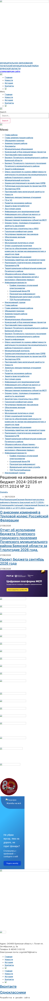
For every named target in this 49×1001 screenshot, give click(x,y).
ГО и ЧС (8, 200)
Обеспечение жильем (15, 237)
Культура (9, 240)
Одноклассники (13, 992)
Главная (8, 77)
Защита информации (14, 169)
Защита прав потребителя (17, 206)
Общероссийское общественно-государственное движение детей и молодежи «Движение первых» (22, 277)
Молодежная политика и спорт (19, 243)
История (9, 83)
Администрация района (16, 143)
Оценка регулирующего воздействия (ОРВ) (25, 183)
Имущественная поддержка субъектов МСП (26, 220)
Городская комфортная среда (19, 231)
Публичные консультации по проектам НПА (25, 186)
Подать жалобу (12, 863)
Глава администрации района (19, 137)
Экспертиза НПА (12, 189)
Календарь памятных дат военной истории (25, 260)
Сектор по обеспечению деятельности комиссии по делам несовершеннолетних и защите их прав (25, 251)
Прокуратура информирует (22, 294)
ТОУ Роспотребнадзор (20, 299)
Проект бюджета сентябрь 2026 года (22, 561)
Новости (9, 80)
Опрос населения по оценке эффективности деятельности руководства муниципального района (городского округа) (26, 175)
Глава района (11, 135)
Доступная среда (13, 208)
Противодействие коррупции (19, 154)
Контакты (9, 86)
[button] (24, 91)
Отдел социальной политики (18, 245)
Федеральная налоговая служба (25, 296)
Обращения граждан (14, 140)
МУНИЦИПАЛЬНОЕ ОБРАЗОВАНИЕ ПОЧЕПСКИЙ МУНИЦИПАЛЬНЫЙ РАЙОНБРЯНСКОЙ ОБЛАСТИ (19, 66)
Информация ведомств (16, 282)
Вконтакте (8, 986)
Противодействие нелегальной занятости (24, 191)
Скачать (4, 492)
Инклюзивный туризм (15, 302)
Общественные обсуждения (18, 257)
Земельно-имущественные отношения (23, 197)
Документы (10, 146)
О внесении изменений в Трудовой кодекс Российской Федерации (24, 516)
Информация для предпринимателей (22, 211)
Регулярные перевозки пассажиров (21, 234)
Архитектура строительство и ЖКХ (22, 228)
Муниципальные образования (19, 149)
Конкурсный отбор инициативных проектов (25, 152)
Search (3, 112)
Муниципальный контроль (17, 180)
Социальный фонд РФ (20, 291)
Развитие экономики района (18, 203)
